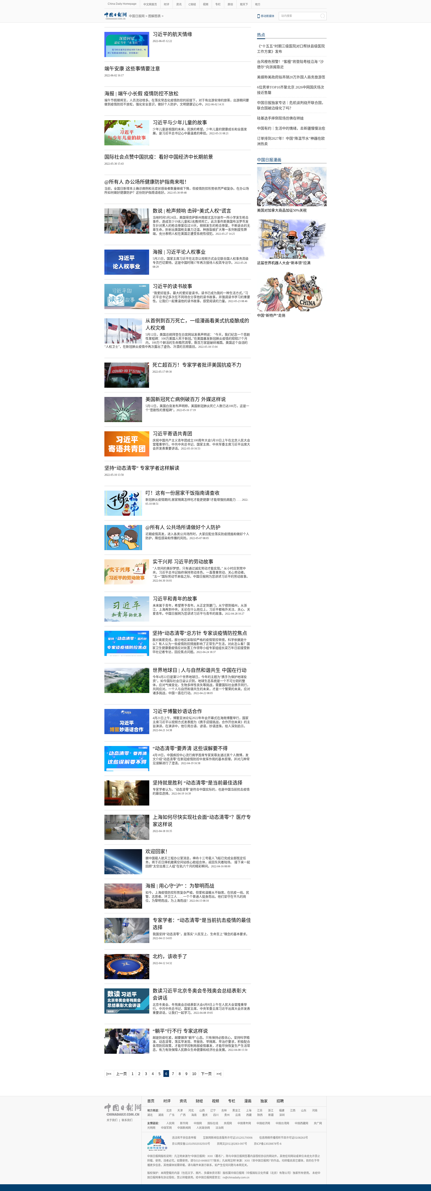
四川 (216, 1115)
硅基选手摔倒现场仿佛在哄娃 (280, 118)
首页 (150, 1101)
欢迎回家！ (157, 851)
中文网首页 (150, 4)
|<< (108, 1074)
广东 (172, 1115)
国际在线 (212, 1123)
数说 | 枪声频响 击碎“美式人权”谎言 (192, 211)
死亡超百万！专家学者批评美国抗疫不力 (196, 365)
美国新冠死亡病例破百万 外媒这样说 (185, 399)
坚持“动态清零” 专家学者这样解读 (141, 468)
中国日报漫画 (269, 160)
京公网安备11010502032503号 (191, 1143)
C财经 (192, 4)
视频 (205, 4)
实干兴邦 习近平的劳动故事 (183, 562)
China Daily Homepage (122, 3)
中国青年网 (244, 1123)
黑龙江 (236, 1110)
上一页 (121, 1074)
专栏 (218, 4)
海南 (194, 1115)
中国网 (198, 1123)
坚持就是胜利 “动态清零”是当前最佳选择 (197, 783)
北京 (169, 1110)
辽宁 (213, 1110)
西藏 (249, 1115)
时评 (166, 4)
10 (194, 1074)
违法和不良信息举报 (184, 1137)
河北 (191, 1110)
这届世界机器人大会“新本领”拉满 (283, 263)
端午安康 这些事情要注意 (132, 68)
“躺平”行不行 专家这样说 (180, 1031)
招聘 (280, 1101)
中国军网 (166, 1127)
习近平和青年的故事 (175, 599)
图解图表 (154, 16)
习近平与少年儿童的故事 (180, 122)
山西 (202, 1110)
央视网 (228, 1123)
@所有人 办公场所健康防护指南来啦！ (146, 182)
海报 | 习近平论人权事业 (179, 252)
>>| (218, 1074)
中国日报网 (137, 16)
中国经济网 (263, 1123)
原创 (230, 4)
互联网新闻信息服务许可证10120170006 (228, 1137)
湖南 (161, 1115)
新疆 (271, 1115)
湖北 (150, 1115)
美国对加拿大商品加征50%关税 (282, 210)
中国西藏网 (301, 1123)
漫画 (247, 1101)
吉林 (224, 1110)
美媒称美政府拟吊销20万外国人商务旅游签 (291, 77)
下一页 (206, 1074)
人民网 (170, 1123)
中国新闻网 (184, 1127)
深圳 (282, 1115)
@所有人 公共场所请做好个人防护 (182, 527)
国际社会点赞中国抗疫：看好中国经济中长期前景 (158, 157)
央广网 (318, 1123)
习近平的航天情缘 (172, 34)
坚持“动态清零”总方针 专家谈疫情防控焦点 (199, 633)
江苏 (259, 1110)
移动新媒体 (267, 16)
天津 (180, 1110)
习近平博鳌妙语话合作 (177, 711)
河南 (314, 1110)
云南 (238, 1115)
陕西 (260, 1115)
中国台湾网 (282, 1123)
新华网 (184, 1123)
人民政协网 (203, 1127)
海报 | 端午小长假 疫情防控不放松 (141, 93)
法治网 (220, 1127)
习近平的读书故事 (172, 286)
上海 (248, 1110)
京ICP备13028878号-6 (267, 1143)
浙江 (270, 1110)
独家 (264, 1101)
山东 (303, 1110)
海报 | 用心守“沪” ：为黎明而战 (179, 886)
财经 (199, 1101)
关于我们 (112, 1120)
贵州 (227, 1115)
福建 (281, 1110)
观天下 (244, 4)
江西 (292, 1110)
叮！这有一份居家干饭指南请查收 (182, 493)
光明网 (151, 1127)
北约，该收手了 (170, 956)
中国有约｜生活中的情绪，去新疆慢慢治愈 (291, 128)
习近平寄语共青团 (172, 433)
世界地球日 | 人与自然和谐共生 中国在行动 (199, 670)
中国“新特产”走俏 (271, 315)
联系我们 (127, 1120)
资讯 (179, 4)
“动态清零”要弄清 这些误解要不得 (190, 748)
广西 (183, 1115)
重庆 (205, 1115)
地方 (257, 4)
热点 (261, 35)
